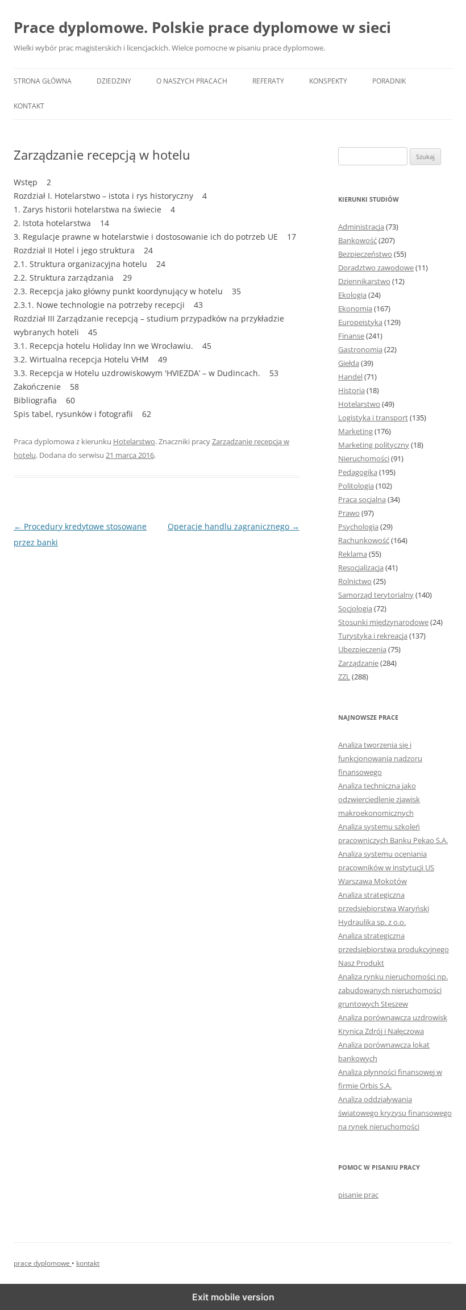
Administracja (361, 227)
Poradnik (389, 81)
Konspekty (328, 81)
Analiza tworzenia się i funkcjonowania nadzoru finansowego (380, 758)
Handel (350, 377)
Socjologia (355, 608)
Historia (351, 390)
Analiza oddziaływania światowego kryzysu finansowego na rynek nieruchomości (395, 1113)
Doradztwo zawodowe (376, 267)
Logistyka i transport (373, 417)
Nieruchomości (363, 458)
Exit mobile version (233, 1297)
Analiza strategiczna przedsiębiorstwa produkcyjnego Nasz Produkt (393, 949)
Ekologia (352, 295)
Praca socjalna (362, 499)
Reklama (352, 554)
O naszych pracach (191, 81)
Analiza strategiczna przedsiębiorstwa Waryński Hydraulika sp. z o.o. (383, 908)
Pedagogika (357, 472)
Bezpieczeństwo (365, 254)
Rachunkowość (363, 540)
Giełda (348, 363)
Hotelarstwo (134, 441)
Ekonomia (355, 308)
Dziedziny (114, 81)
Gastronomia (360, 349)
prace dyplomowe (43, 1263)
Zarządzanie (358, 663)
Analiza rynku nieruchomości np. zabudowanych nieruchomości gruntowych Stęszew (393, 990)
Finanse (351, 336)
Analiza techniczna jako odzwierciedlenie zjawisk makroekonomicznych (379, 799)
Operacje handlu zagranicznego (233, 526)
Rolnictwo (355, 581)
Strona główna (43, 81)
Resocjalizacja (361, 567)
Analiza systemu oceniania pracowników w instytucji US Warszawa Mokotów (386, 867)
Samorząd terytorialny (376, 595)
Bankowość (357, 240)
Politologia (356, 486)
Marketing (355, 431)
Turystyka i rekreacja (372, 636)
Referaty (268, 81)
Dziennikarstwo (364, 281)
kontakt (87, 1263)
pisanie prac (358, 1195)
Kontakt (29, 106)
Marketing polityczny (373, 445)
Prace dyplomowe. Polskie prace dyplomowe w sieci (202, 27)
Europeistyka (360, 322)
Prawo (349, 513)
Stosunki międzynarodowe (383, 622)
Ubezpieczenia (362, 649)
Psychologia (358, 527)
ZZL (344, 676)
